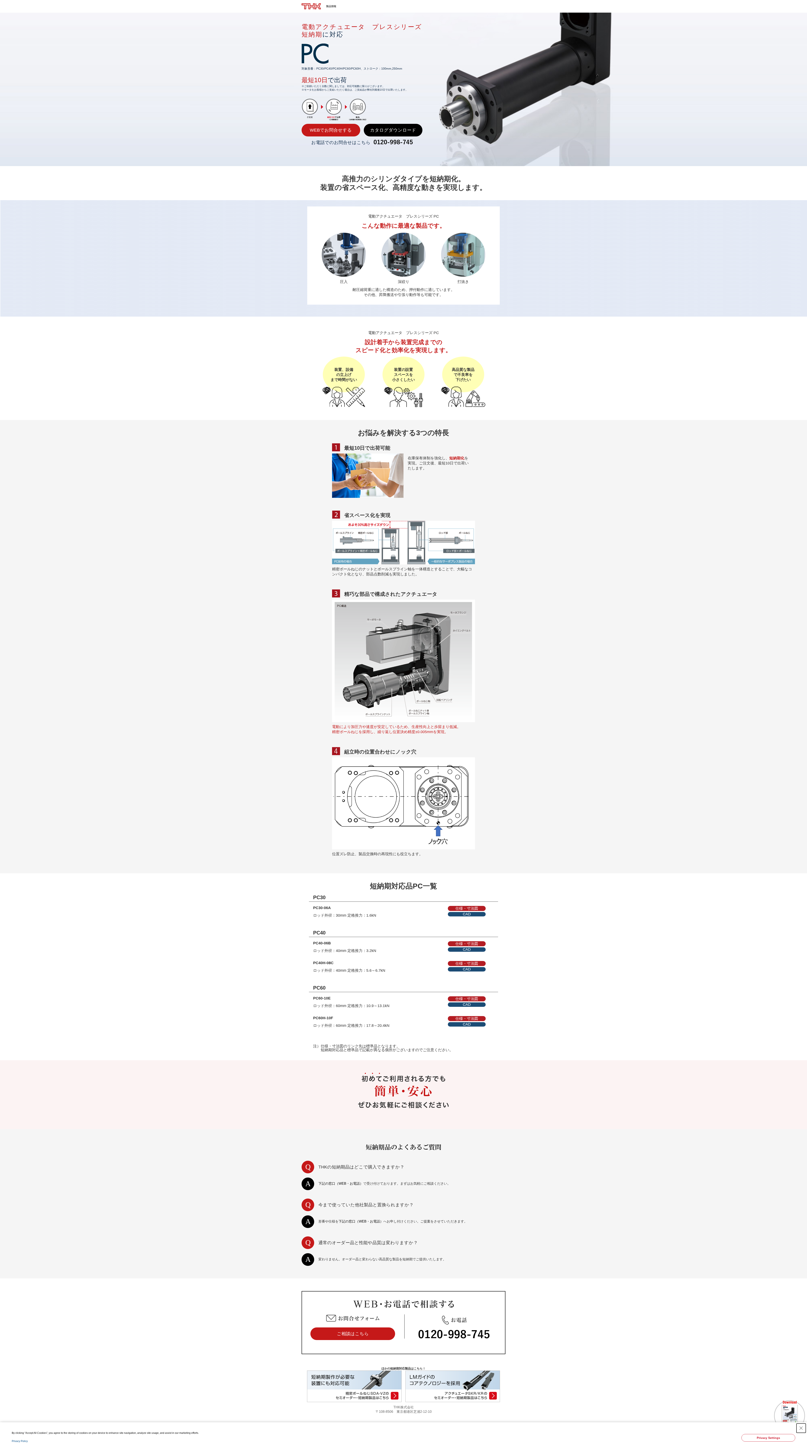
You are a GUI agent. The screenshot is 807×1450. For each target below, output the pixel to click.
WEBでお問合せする (331, 130)
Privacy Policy (20, 1441)
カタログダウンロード (393, 130)
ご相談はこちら (353, 1333)
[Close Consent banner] (801, 1428)
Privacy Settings (768, 1437)
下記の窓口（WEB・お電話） (340, 1183)
